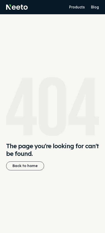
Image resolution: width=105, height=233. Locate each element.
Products (77, 7)
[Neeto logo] (17, 7)
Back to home (25, 165)
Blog (95, 7)
